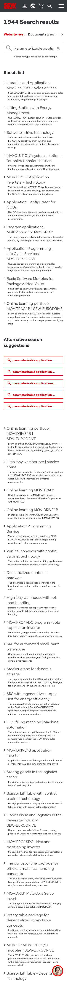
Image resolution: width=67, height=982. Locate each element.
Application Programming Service (29, 529)
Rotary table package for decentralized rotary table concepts (29, 920)
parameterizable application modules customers (37, 406)
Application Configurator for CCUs (31, 204)
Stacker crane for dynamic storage (29, 671)
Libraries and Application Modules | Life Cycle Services (31, 85)
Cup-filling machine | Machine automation (32, 724)
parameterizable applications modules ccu (37, 383)
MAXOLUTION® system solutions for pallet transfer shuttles (34, 158)
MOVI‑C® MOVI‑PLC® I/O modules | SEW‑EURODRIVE (30, 947)
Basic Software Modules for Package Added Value (30, 281)
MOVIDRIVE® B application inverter (29, 753)
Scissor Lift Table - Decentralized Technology (35, 976)
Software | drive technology (30, 132)
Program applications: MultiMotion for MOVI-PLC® (30, 229)
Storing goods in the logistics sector (32, 774)
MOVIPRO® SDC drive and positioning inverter (29, 844)
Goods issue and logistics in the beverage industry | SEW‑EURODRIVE (34, 820)
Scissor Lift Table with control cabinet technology (32, 796)
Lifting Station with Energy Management (29, 110)
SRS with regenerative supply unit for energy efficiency (31, 696)
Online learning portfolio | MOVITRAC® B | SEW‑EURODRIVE (34, 306)
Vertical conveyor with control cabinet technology (32, 553)
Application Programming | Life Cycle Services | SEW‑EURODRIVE (30, 253)
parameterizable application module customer (37, 395)
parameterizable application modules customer (37, 371)
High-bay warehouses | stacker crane (33, 464)
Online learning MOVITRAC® (30, 490)
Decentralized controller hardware (27, 575)
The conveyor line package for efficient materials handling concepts (32, 868)
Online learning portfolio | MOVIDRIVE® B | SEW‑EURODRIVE (29, 433)
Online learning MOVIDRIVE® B (32, 509)
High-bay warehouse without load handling (31, 600)
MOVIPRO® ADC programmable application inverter (33, 625)
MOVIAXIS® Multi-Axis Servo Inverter (30, 896)
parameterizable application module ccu (37, 360)
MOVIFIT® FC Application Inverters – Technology (28, 180)
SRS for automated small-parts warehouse (33, 646)
